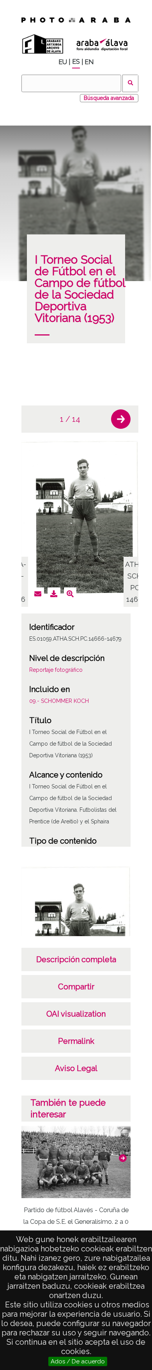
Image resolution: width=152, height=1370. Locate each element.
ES (76, 61)
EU (62, 62)
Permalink (76, 1041)
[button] (121, 419)
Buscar (130, 83)
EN (89, 62)
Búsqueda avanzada (109, 98)
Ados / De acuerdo (78, 1361)
